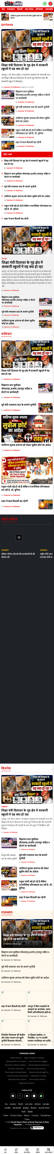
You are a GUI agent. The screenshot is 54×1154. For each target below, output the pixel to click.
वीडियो (30, 1112)
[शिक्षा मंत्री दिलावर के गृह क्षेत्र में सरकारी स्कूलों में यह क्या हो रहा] (27, 45)
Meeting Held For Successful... (16, 1061)
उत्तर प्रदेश (29, 9)
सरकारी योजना (44, 1108)
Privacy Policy (16, 1115)
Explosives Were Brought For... (39, 1072)
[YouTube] (27, 1096)
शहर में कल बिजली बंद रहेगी (16, 219)
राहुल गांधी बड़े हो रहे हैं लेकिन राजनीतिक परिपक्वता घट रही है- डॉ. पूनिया (28, 207)
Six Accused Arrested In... (37, 1079)
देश (3, 9)
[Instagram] (34, 1096)
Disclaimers (46, 1115)
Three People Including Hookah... (16, 1072)
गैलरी (23, 1112)
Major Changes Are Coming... (34, 1057)
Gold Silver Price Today (38, 1076)
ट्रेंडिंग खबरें (7, 154)
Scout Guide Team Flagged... (38, 1061)
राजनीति (7, 1108)
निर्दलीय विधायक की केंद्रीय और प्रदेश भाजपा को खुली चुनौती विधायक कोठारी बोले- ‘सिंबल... (13, 1039)
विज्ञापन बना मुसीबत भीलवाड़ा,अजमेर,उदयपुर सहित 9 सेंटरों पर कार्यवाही (27, 175)
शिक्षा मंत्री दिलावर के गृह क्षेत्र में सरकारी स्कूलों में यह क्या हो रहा (24, 67)
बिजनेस (6, 768)
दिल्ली (20, 9)
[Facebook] (13, 1096)
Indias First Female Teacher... (36, 1068)
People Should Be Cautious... (17, 1079)
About (26, 1115)
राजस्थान (11, 9)
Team (5, 1115)
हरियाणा (39, 9)
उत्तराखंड (46, 1104)
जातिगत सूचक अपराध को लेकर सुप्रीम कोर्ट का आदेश (27, 196)
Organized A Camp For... (27, 1083)
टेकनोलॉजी (16, 1108)
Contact (35, 1115)
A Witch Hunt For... (16, 1057)
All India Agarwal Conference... (39, 1065)
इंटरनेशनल (7, 25)
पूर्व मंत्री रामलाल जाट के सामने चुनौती (20, 187)
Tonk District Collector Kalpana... (15, 1065)
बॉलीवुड (26, 1108)
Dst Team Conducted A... (16, 1068)
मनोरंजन (6, 334)
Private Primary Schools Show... (18, 1076)
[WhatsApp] (41, 1096)
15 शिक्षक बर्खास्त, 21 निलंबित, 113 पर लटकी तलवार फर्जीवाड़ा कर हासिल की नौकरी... (40, 1039)
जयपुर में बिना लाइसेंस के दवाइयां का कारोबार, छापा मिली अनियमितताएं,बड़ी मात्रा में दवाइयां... (40, 1010)
